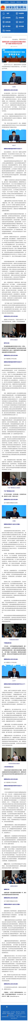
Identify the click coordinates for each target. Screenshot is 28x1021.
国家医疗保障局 (6, 1012)
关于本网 (13, 1012)
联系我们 (23, 1012)
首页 (3, 37)
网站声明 (18, 1012)
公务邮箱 (7, 2)
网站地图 (25, 2)
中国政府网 (12, 2)
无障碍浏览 (18, 2)
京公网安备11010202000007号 (14, 1015)
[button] (19, 39)
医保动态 (10, 37)
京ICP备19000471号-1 (20, 1013)
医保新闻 (6, 37)
